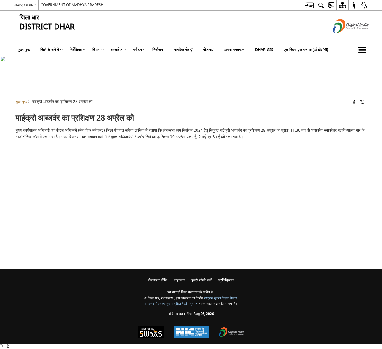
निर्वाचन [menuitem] (157, 50)
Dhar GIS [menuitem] (264, 50)
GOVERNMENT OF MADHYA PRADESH (72, 5)
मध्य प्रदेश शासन (25, 5)
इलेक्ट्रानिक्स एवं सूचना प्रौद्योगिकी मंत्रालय (171, 304)
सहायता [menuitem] (179, 280)
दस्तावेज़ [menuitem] (116, 50)
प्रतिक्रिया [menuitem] (226, 280)
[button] (363, 50)
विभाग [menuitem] (96, 50)
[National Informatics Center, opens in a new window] (191, 332)
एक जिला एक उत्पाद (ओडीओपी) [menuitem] (306, 50)
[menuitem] (309, 5)
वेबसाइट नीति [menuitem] (157, 280)
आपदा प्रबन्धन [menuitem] (234, 50)
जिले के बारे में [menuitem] (49, 50)
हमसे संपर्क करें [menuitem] (201, 280)
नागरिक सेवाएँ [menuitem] (183, 50)
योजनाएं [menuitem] (208, 50)
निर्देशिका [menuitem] (76, 50)
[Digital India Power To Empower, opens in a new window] (232, 333)
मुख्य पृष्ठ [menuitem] (23, 50)
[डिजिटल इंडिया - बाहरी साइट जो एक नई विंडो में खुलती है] (344, 38)
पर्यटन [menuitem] (137, 50)
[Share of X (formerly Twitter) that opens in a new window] (362, 102)
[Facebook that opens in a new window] (354, 102)
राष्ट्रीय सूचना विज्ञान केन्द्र (220, 298)
